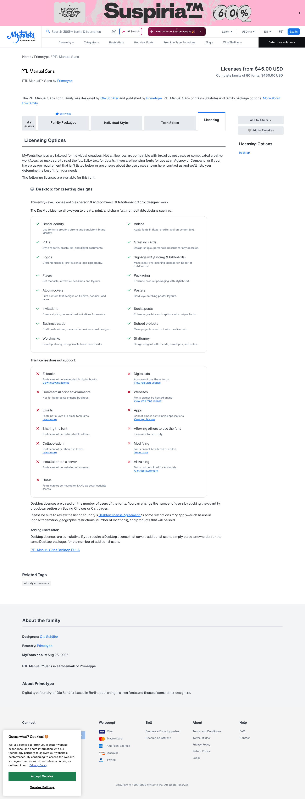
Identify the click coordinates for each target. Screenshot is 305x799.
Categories (90, 42)
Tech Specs (170, 122)
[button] (300, 12)
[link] (47, 31)
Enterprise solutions (281, 42)
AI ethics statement (146, 470)
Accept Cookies (42, 776)
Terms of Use (201, 738)
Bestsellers (116, 42)
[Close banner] (200, 31)
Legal (196, 758)
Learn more (50, 419)
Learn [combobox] (225, 32)
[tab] (29, 123)
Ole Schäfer (109, 98)
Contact (244, 738)
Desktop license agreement (120, 514)
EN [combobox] (266, 32)
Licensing (211, 119)
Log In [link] (294, 31)
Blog (208, 42)
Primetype (42, 56)
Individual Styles (117, 122)
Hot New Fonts (144, 42)
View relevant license (56, 382)
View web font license (148, 401)
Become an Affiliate (158, 738)
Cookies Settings (42, 787)
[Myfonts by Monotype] (20, 37)
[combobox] (92, 31)
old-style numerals (36, 583)
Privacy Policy (201, 744)
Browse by (65, 42)
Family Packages (63, 122)
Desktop (244, 153)
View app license (144, 419)
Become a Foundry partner (163, 731)
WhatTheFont (231, 42)
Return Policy (201, 751)
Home (26, 56)
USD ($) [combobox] (247, 32)
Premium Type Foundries (179, 42)
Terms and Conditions (207, 731)
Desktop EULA (55, 549)
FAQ (242, 731)
